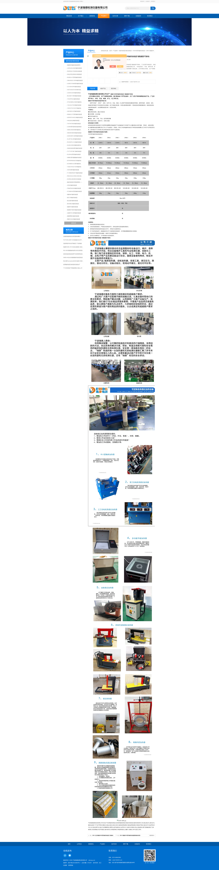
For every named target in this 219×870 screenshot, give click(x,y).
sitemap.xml (91, 860)
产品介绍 (92, 88)
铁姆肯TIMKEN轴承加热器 (74, 210)
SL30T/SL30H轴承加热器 (74, 139)
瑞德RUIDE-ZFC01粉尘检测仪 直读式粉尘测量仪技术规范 (73, 247)
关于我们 (80, 16)
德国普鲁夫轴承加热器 (73, 216)
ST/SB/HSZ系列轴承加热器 (74, 191)
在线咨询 (137, 844)
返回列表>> (152, 835)
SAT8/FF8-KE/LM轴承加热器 (75, 117)
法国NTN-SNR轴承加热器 (74, 213)
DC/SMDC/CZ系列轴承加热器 (75, 163)
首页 (110, 50)
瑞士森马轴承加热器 (72, 200)
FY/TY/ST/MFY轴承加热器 (74, 151)
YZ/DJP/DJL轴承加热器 (73, 99)
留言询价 (113, 88)
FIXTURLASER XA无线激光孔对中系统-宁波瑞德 (73, 240)
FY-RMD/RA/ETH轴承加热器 (74, 173)
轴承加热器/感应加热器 (72, 61)
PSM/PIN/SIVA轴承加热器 (74, 188)
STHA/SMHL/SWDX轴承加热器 (75, 102)
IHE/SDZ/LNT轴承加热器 (73, 111)
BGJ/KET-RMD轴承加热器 (74, 96)
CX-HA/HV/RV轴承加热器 (74, 86)
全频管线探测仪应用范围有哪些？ (72, 236)
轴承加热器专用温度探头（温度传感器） (75, 182)
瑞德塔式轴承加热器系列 (73, 65)
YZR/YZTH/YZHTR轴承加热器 (75, 108)
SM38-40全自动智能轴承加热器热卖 (73, 257)
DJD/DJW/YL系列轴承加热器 (75, 136)
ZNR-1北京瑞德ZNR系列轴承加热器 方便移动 (102, 835)
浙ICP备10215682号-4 (74, 862)
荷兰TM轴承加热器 (72, 197)
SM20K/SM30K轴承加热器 (74, 133)
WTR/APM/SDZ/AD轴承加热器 (75, 160)
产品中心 (70, 52)
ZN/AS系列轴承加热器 (73, 170)
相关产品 (103, 88)
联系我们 (153, 1)
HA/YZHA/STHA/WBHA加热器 (75, 89)
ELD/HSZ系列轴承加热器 (74, 154)
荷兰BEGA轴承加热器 (73, 203)
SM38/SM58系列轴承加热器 (74, 148)
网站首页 (69, 16)
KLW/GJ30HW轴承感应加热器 (75, 145)
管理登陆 (70, 865)
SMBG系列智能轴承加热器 (74, 157)
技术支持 (114, 844)
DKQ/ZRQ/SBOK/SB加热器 (74, 74)
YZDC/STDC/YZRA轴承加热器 (75, 166)
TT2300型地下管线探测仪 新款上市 (72, 268)
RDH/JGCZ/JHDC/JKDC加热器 (75, 176)
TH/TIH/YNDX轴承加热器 (74, 123)
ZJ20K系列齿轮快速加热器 (74, 126)
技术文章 (115, 16)
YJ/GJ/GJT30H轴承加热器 (74, 105)
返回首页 (142, 1)
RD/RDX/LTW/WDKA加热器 (74, 71)
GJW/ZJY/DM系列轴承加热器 (75, 83)
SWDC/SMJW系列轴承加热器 (75, 129)
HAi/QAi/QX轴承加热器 (73, 120)
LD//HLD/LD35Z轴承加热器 (74, 68)
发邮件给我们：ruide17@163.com (130, 81)
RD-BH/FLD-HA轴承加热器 (74, 142)
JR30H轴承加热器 (72, 185)
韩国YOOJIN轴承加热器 (73, 219)
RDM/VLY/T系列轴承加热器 (74, 114)
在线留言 (148, 1)
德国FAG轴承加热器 (72, 206)
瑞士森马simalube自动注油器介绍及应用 (73, 261)
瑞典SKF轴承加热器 (72, 194)
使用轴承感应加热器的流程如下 (71, 264)
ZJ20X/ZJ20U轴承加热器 (74, 92)
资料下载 (127, 16)
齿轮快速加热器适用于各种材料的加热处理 (73, 254)
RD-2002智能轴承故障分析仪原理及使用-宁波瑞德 (73, 250)
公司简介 (79, 844)
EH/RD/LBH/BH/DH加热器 (74, 179)
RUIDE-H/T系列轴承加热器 (74, 77)
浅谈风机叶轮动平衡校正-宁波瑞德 (72, 243)
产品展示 (104, 16)
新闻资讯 (92, 16)
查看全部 (73, 223)
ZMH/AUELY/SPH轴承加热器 (75, 80)
